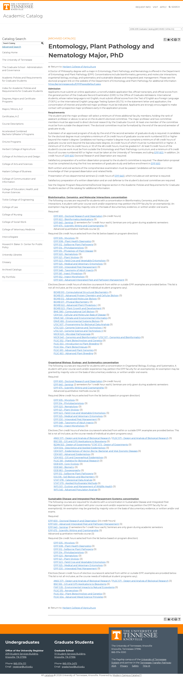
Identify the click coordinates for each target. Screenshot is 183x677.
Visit (155, 7)
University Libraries (12, 254)
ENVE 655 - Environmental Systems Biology (77, 321)
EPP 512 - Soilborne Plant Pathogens (73, 244)
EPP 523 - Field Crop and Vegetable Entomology (80, 260)
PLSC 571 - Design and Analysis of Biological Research (140, 438)
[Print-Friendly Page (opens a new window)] (175, 39)
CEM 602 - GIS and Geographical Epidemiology (79, 457)
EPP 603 (158, 152)
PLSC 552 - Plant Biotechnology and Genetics (78, 340)
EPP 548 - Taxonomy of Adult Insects (74, 270)
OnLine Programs (11, 142)
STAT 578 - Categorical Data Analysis (73, 480)
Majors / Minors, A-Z (12, 109)
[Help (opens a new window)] (179, 39)
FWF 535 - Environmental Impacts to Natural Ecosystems (84, 587)
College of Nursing (12, 214)
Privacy (124, 666)
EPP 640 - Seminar (64, 222)
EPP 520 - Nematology (66, 254)
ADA (113, 666)
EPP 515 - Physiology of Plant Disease (73, 251)
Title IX (146, 666)
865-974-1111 (20, 663)
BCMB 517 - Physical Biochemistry (71, 302)
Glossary (6, 262)
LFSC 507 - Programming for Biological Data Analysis (81, 324)
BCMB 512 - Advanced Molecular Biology (75, 298)
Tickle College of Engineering (18, 199)
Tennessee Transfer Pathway (155, 662)
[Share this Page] (172, 39)
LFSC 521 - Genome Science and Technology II (78, 331)
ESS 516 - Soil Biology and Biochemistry (74, 477)
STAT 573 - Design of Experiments (110, 444)
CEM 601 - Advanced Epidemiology (72, 454)
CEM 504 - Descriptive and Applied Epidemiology (80, 448)
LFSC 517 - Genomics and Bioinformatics (119, 337)
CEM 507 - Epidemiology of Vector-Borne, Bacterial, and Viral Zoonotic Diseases (96, 451)
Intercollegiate (10, 237)
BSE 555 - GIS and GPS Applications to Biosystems (80, 441)
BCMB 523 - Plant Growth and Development (78, 308)
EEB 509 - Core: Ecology (66, 464)
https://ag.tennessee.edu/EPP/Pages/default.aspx (74, 84)
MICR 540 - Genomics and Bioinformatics (75, 337)
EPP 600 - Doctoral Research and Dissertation (78, 216)
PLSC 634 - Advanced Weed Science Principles (78, 597)
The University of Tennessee (17, 60)
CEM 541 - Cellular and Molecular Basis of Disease (80, 315)
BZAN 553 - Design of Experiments (72, 444)
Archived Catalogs (11, 269)
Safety (135, 666)
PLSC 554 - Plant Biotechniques (70, 347)
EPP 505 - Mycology (64, 238)
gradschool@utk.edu (73, 666)
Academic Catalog (23, 16)
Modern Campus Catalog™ (127, 675)
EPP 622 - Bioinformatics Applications (73, 219)
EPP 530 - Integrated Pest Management (75, 267)
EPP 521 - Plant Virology (66, 257)
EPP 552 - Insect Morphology (69, 276)
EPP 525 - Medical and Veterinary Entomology (78, 264)
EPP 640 (119, 176)
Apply (163, 7)
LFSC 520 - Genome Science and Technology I (78, 327)
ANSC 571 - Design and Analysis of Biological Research (82, 438)
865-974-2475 (70, 663)
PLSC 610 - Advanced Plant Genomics (74, 350)
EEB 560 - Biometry (64, 467)
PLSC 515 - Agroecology (66, 590)
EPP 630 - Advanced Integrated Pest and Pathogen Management (89, 280)
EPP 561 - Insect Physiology (68, 273)
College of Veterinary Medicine (18, 229)
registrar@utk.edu (23, 666)
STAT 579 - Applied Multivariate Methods (75, 483)
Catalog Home (10, 52)
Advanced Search (11, 47)
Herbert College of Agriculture (19, 149)
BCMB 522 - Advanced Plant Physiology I (75, 305)
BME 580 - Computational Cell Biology (74, 311)
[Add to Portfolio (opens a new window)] (168, 39)
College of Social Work (14, 222)
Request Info (143, 7)
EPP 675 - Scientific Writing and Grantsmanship (79, 226)
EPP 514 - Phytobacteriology (69, 247)
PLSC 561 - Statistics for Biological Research (76, 460)
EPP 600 (69, 155)
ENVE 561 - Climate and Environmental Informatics (80, 318)
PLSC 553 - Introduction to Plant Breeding (76, 344)
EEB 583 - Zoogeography (67, 470)
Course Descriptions (12, 124)
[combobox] (156, 28)
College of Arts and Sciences (17, 164)
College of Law (10, 207)
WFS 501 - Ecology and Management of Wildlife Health (83, 486)
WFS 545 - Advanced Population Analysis (75, 489)
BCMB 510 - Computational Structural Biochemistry (81, 292)
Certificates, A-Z (10, 116)
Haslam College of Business (16, 171)
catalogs (48, 675)
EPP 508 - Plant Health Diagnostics (72, 241)
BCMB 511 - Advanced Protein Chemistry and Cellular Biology (86, 295)
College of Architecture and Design (21, 156)
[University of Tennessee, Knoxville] (18, 9)
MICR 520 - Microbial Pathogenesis (72, 334)
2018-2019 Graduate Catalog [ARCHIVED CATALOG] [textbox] (152, 29)
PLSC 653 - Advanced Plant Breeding (73, 353)
